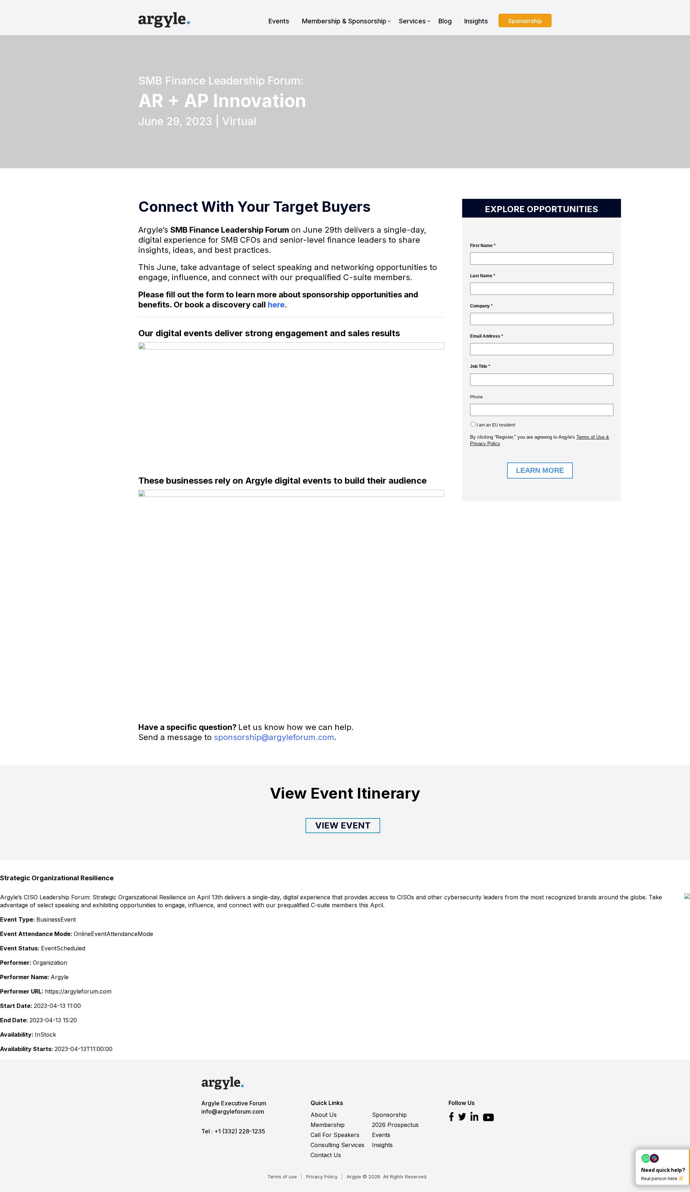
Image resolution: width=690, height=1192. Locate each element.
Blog (445, 21)
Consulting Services (337, 1144)
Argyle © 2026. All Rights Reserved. (387, 1176)
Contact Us (325, 1155)
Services (412, 21)
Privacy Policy (321, 1176)
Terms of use (282, 1176)
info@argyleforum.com (232, 1111)
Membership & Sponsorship (344, 21)
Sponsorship (525, 20)
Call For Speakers (334, 1134)
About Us (323, 1114)
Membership (327, 1124)
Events (278, 21)
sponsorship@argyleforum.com (274, 737)
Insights (476, 21)
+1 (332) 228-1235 (239, 1131)
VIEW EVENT (343, 825)
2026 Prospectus (395, 1124)
